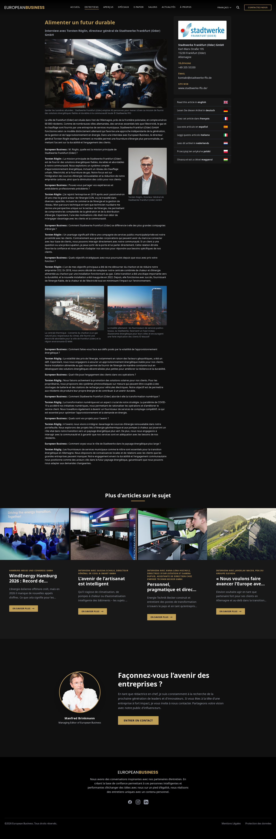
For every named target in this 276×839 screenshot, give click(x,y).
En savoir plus (21, 608)
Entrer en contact (138, 720)
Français (223, 7)
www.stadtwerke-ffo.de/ (192, 88)
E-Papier (139, 7)
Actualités (169, 7)
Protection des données (258, 823)
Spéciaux (123, 7)
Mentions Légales (231, 823)
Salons (152, 7)
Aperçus (108, 7)
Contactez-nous (258, 7)
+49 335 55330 (186, 67)
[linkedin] (146, 802)
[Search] (238, 7)
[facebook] (130, 802)
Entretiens (92, 7)
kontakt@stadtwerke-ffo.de (195, 77)
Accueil (75, 7)
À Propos (185, 7)
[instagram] (138, 802)
